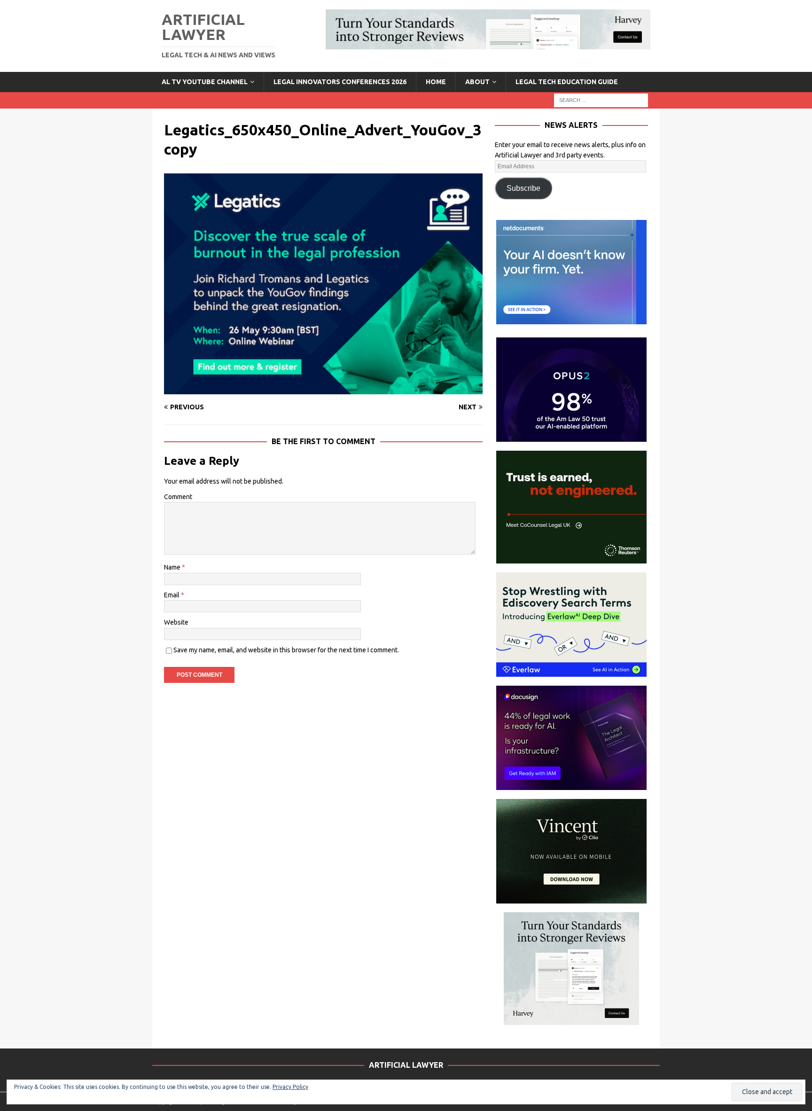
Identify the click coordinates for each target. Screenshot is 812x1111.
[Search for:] (601, 99)
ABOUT (477, 82)
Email (172, 595)
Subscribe (523, 188)
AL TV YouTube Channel (205, 82)
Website (176, 622)
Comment (178, 497)
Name (173, 567)
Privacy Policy (290, 1087)
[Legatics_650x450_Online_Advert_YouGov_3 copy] (323, 388)
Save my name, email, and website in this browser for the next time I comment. (286, 650)
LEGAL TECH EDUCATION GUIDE (566, 82)
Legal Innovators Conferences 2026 (339, 82)
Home (436, 82)
